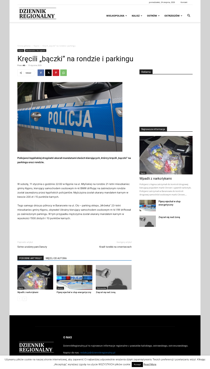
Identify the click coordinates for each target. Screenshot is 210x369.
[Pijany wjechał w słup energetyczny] (74, 277)
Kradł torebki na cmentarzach (115, 246)
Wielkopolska (115, 15)
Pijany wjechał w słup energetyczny (74, 292)
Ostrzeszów (172, 15)
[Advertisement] (105, 33)
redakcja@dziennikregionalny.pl (97, 352)
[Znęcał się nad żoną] (114, 277)
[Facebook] (41, 72)
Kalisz (136, 15)
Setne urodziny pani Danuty (32, 246)
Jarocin (60, 288)
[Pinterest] (56, 72)
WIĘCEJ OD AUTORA (56, 258)
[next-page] (25, 299)
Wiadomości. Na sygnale (35, 50)
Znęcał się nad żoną (105, 292)
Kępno (36, 45)
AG (24, 65)
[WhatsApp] (63, 72)
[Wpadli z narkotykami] (35, 277)
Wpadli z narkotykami (27, 292)
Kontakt (184, 2)
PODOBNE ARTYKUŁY (30, 258)
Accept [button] (137, 364)
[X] (48, 72)
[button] (189, 16)
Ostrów (152, 15)
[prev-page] (19, 299)
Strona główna (24, 45)
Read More (150, 364)
